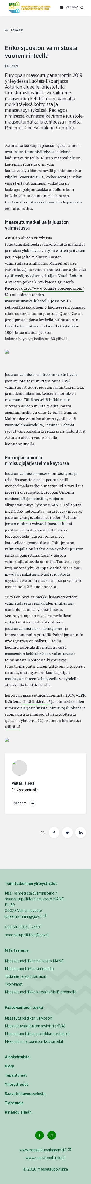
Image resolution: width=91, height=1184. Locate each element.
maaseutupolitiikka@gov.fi (26, 935)
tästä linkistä (36, 701)
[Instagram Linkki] (51, 1135)
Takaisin (16, 30)
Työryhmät (14, 984)
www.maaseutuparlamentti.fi (45, 1150)
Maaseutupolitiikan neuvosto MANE (34, 961)
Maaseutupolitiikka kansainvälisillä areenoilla (40, 992)
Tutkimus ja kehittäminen (25, 977)
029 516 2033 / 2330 (22, 927)
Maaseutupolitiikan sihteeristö (29, 969)
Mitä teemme (17, 950)
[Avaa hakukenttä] (82, 8)
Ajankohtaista (17, 1057)
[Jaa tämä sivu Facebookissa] (54, 832)
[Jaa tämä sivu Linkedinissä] (80, 832)
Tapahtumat (16, 1075)
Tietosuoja (14, 1103)
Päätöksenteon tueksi (24, 1008)
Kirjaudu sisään (18, 1112)
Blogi (9, 1066)
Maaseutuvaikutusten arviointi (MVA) (35, 1026)
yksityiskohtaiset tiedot (42, 517)
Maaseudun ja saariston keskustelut (34, 1042)
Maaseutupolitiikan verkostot (29, 1018)
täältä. (13, 726)
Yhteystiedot (16, 1085)
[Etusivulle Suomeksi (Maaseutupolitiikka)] (30, 8)
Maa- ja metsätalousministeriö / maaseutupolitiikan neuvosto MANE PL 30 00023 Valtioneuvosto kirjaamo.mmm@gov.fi (36, 905)
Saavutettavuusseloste (25, 1094)
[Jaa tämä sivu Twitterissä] (67, 832)
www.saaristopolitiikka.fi (45, 1158)
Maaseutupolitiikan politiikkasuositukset (37, 1034)
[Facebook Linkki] (39, 1135)
